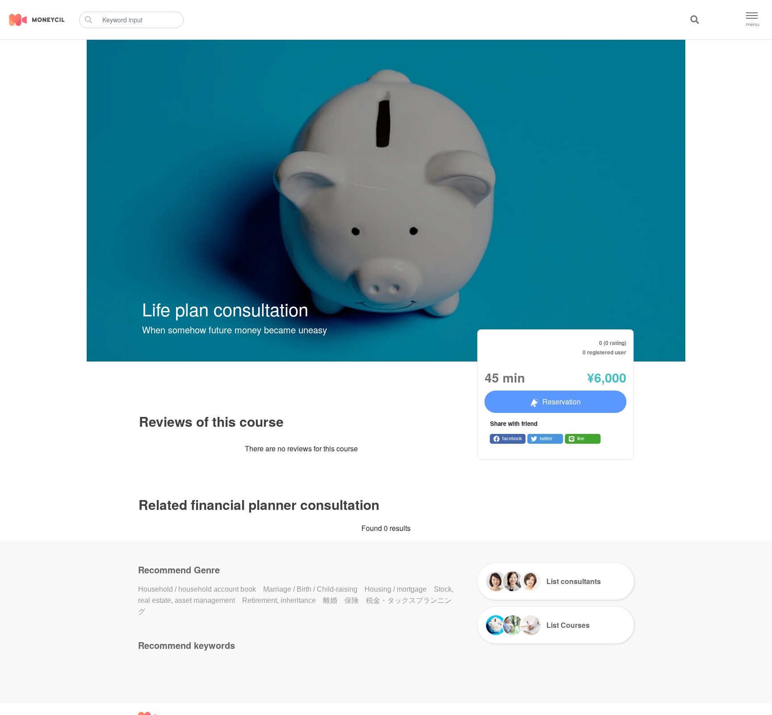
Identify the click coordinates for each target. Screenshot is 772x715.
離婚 (330, 600)
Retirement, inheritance (279, 600)
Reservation (561, 401)
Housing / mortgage (396, 589)
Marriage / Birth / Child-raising (310, 589)
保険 (351, 600)
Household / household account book (197, 589)
